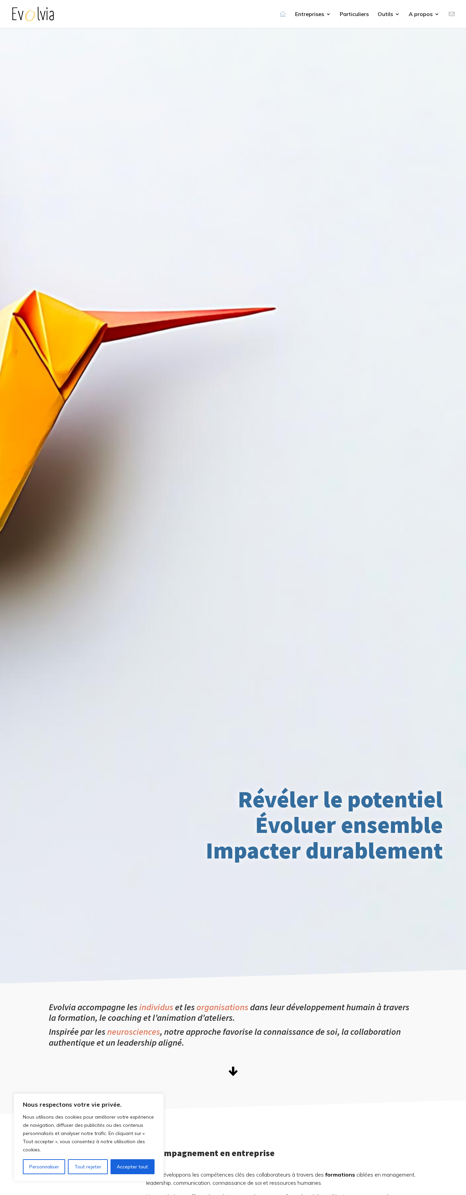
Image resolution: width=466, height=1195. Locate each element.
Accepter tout (132, 1167)
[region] (89, 1137)
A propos (421, 14)
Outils (385, 14)
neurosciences (133, 1031)
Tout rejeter (87, 1167)
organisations (222, 1007)
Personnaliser (44, 1167)
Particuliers (354, 14)
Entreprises (309, 14)
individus (156, 1007)
